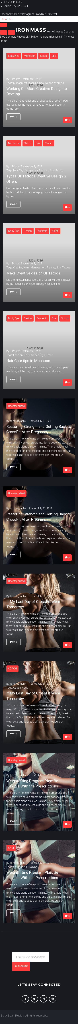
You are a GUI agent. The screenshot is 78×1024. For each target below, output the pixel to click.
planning (33, 83)
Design (28, 230)
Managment (20, 83)
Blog (2, 36)
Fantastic (41, 230)
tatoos (49, 83)
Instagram (28, 14)
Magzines (13, 55)
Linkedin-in (40, 14)
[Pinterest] (52, 998)
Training (32, 867)
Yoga (25, 687)
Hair (26, 355)
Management (38, 267)
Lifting (23, 867)
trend (49, 355)
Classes (58, 31)
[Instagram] (43, 998)
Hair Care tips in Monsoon (28, 361)
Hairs (26, 267)
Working (59, 83)
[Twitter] (34, 998)
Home (50, 31)
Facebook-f (7, 14)
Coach (17, 687)
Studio (48, 143)
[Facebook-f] (25, 998)
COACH (12, 668)
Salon (43, 55)
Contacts (11, 36)
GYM (11, 847)
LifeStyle (34, 355)
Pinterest (52, 14)
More (13, 117)
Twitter (18, 14)
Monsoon (29, 55)
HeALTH (17, 170)
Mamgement (30, 170)
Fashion (18, 355)
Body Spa (13, 230)
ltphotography (18, 420)
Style (42, 355)
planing (51, 267)
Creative (17, 267)
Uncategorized (16, 405)
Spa (54, 55)
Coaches (69, 31)
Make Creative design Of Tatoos (33, 273)
